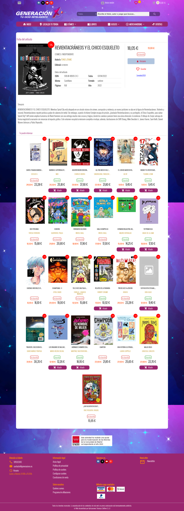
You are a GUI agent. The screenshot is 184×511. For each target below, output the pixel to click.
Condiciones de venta (60, 477)
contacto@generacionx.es (23, 466)
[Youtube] (47, 3)
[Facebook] (39, 3)
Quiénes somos (58, 488)
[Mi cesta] (154, 2)
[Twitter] (43, 3)
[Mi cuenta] (103, 2)
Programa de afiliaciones (61, 492)
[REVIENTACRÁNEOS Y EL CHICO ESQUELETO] (35, 69)
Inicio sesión (109, 2)
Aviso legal (57, 461)
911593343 (18, 462)
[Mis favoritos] (136, 2)
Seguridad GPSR (141, 75)
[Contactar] (19, 2)
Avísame (142, 61)
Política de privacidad (60, 465)
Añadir (59, 190)
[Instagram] (51, 3)
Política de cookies (59, 469)
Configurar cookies (59, 473)
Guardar (143, 68)
